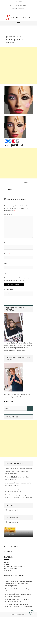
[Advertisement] (18, 65)
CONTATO (18, 12)
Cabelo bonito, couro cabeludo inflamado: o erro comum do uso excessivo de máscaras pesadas (18, 471)
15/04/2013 (21, 532)
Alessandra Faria (12, 532)
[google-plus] (11, 552)
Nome (6, 243)
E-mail (6, 254)
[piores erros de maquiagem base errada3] (18, 100)
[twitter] (5, 552)
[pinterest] (7, 552)
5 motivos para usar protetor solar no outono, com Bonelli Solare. (17, 600)
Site (5, 264)
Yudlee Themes (21, 614)
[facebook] (4, 552)
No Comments (10, 534)
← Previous (8, 189)
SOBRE (21, 2)
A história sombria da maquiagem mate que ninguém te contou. (18, 595)
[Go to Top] (31, 612)
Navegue (8, 557)
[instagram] (10, 552)
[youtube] (8, 552)
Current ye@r (9, 289)
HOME (15, 2)
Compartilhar (14, 144)
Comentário (8, 214)
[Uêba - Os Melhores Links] (10, 528)
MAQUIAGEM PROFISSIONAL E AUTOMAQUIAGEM (14, 567)
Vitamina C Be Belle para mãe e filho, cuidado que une (17, 590)
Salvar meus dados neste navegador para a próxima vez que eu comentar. (18, 279)
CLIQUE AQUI (8, 401)
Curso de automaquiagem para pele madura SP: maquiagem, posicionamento (18, 605)
